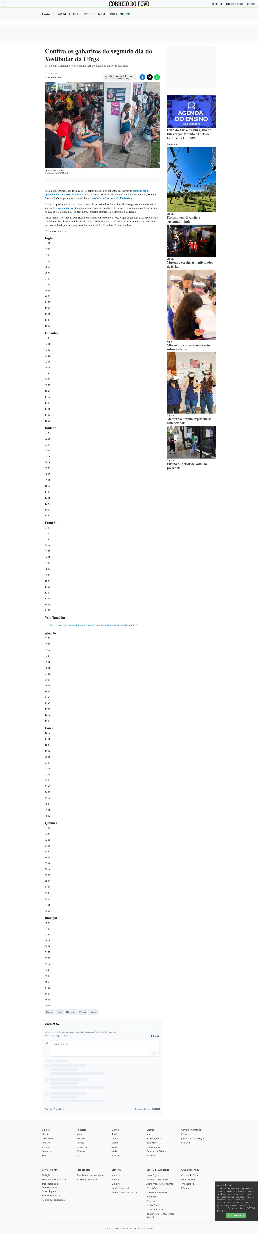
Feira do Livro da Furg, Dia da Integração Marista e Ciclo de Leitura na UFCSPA (189, 133)
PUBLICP (125, 14)
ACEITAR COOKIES (236, 1215)
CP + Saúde (152, 1188)
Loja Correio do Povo (157, 1179)
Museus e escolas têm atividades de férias (190, 264)
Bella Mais (151, 1142)
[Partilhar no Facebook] (142, 77)
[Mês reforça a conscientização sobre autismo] (191, 305)
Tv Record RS (187, 1183)
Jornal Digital (153, 1175)
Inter (148, 1134)
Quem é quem (49, 1191)
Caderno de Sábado (156, 1151)
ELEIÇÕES (74, 14)
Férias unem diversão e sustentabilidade (183, 219)
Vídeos (80, 1134)
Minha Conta (153, 1205)
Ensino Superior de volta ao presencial (187, 465)
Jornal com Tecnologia (192, 1138)
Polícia (80, 1155)
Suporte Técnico (154, 1209)
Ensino (46, 14)
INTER (113, 14)
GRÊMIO (103, 14)
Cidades (81, 1151)
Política (80, 1142)
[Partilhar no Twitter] (150, 77)
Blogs (45, 1155)
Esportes (116, 1155)
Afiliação (46, 1175)
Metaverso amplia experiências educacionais (189, 420)
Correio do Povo (189, 1175)
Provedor (151, 1196)
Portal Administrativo (157, 1192)
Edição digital (236, 3)
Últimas (46, 1129)
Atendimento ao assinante (90, 1175)
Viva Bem (186, 1142)
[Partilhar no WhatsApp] (157, 77)
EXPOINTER (89, 14)
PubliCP (46, 1142)
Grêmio (150, 1129)
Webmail (150, 1200)
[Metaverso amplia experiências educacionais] (191, 383)
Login (252, 3)
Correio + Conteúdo (191, 1129)
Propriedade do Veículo (54, 1179)
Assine (218, 3)
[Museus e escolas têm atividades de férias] (191, 241)
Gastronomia (153, 1146)
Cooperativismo (189, 1134)
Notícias (81, 1138)
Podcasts (81, 1129)
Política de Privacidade (53, 1199)
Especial (150, 1155)
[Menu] (5, 3)
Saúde (115, 1146)
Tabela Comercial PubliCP (124, 1192)
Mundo (115, 1129)
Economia (82, 1146)
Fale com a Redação (87, 1179)
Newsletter (47, 1138)
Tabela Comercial (120, 1188)
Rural (114, 1134)
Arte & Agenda (153, 1138)
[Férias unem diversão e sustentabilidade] (191, 179)
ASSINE (62, 14)
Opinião (46, 1146)
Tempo (115, 1138)
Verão (115, 1151)
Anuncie (116, 1175)
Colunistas (47, 1151)
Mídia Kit (116, 1183)
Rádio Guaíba (188, 1179)
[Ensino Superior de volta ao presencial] (191, 442)
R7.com (185, 1188)
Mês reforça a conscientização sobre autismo (188, 347)
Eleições (46, 1134)
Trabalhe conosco (51, 1195)
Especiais (172, 144)
